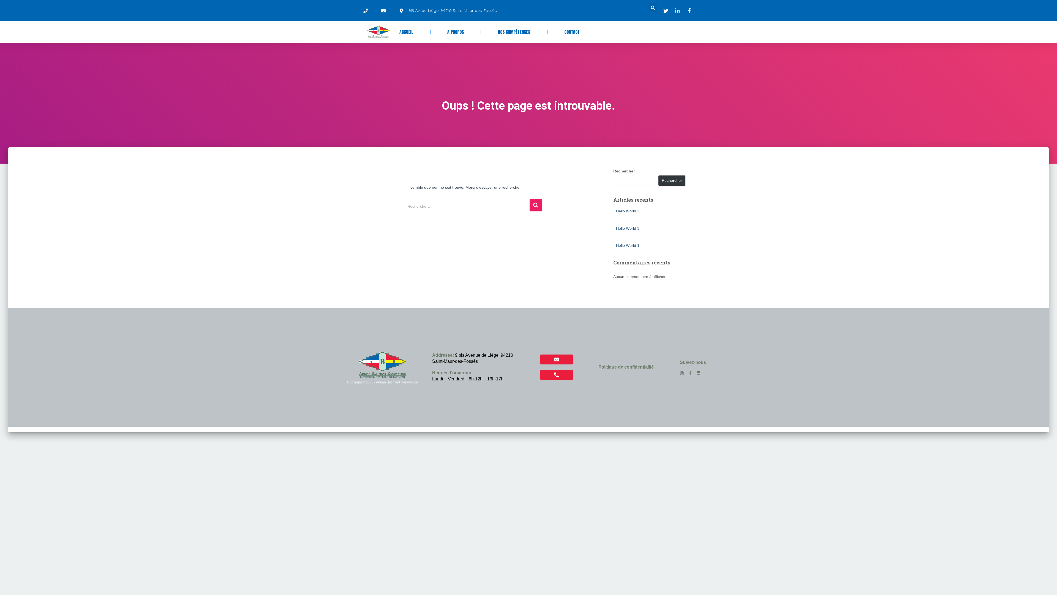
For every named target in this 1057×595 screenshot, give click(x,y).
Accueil (406, 32)
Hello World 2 (627, 211)
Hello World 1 (627, 245)
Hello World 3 (627, 228)
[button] (653, 7)
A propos (455, 32)
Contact (572, 32)
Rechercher (624, 171)
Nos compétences (514, 32)
